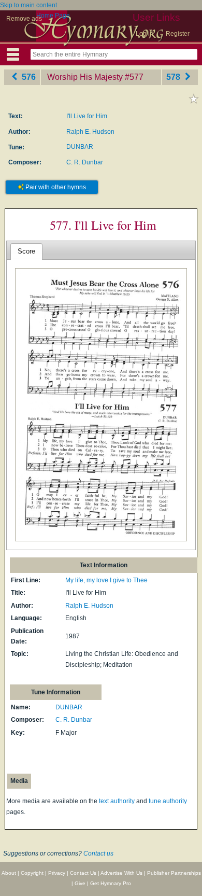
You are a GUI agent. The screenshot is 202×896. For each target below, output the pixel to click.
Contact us (98, 853)
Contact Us (83, 873)
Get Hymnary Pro (110, 883)
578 (174, 77)
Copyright (32, 873)
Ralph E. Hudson (90, 131)
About (9, 873)
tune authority (168, 801)
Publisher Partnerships (174, 873)
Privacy (56, 873)
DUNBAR (79, 146)
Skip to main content (28, 5)
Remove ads (24, 18)
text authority (117, 801)
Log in (144, 33)
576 (28, 77)
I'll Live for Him (86, 116)
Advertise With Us (121, 873)
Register (178, 33)
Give (80, 883)
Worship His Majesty (85, 77)
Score (26, 251)
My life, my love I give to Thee (106, 580)
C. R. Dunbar (84, 162)
